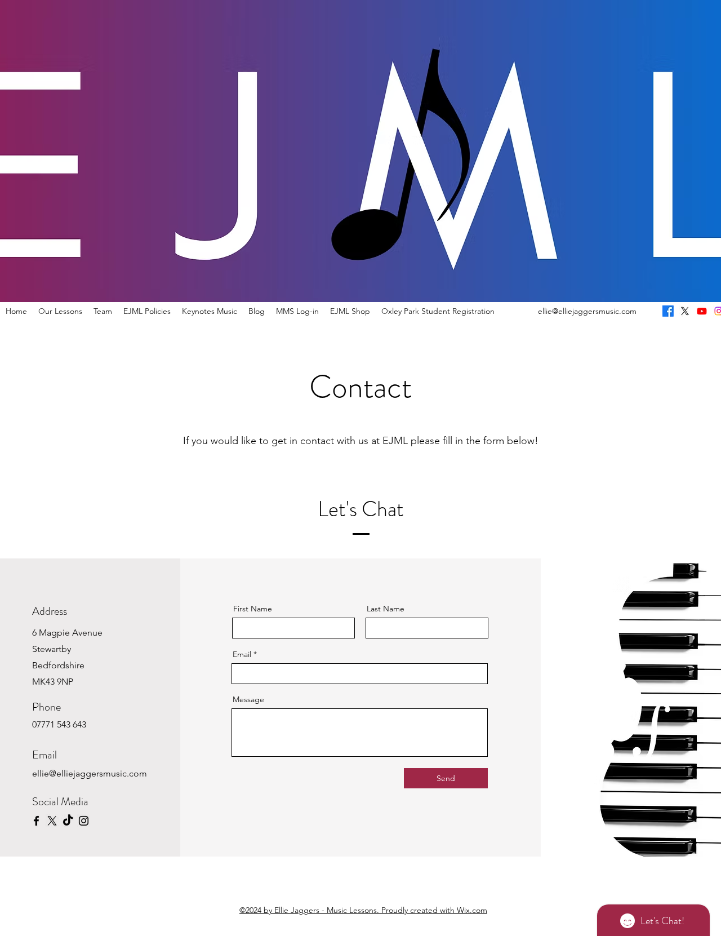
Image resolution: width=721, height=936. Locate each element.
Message (248, 699)
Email (242, 654)
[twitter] (685, 311)
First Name (252, 609)
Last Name (385, 609)
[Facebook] (36, 820)
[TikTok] (67, 820)
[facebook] (668, 311)
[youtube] (701, 311)
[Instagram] (83, 820)
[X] (52, 820)
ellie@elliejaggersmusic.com (587, 311)
